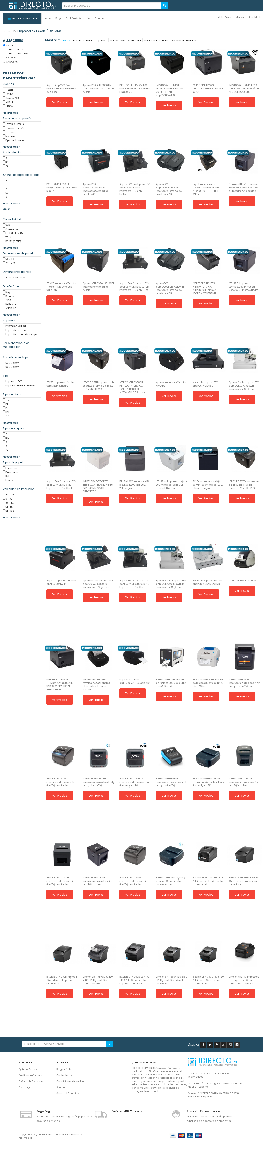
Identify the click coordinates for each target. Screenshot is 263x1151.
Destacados (117, 40)
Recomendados (83, 40)
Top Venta (101, 40)
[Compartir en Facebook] (203, 1044)
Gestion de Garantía (31, 1075)
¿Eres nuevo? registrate (248, 17)
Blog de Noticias (66, 1069)
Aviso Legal (25, 1087)
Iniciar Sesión (225, 17)
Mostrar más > (11, 112)
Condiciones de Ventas (70, 1081)
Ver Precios (59, 102)
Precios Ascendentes (156, 40)
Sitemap (61, 1087)
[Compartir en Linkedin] (237, 1044)
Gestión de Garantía (78, 18)
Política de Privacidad (32, 1081)
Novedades (135, 40)
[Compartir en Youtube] (223, 1044)
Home (47, 18)
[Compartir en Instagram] (230, 1044)
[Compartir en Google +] (217, 1044)
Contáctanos (64, 1075)
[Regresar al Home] (33, 5)
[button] (22, 18)
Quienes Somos (28, 1069)
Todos (66, 40)
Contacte (100, 18)
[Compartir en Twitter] (210, 1044)
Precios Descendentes (184, 40)
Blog (58, 18)
